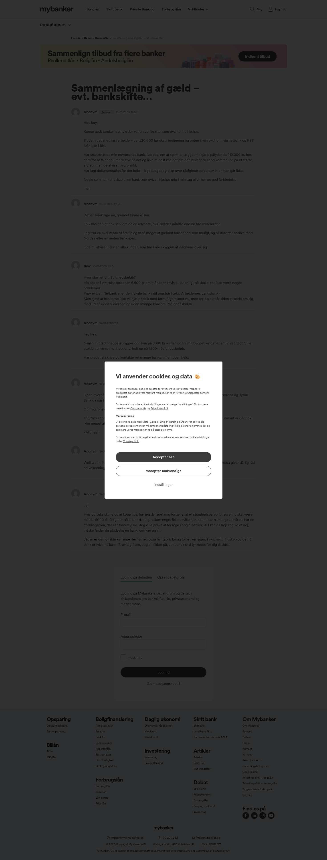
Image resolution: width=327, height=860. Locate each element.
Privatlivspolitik (159, 408)
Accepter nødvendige (164, 471)
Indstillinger (163, 484)
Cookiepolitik (138, 408)
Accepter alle (164, 457)
